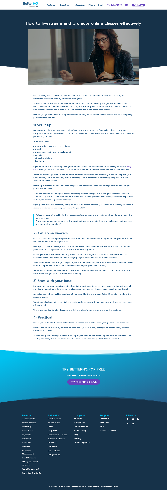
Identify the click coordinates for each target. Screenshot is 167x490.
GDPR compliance (82, 442)
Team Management (30, 469)
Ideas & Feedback (108, 430)
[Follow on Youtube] (133, 424)
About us (78, 418)
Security (77, 438)
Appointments (28, 418)
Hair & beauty (54, 418)
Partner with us (81, 426)
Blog (76, 434)
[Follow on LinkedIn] (138, 419)
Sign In (101, 5)
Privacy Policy (106, 486)
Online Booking (29, 422)
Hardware (26, 442)
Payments (26, 434)
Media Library (80, 430)
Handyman (52, 446)
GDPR (116, 486)
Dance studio (54, 450)
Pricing (91, 5)
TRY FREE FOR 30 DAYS (84, 382)
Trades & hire (54, 422)
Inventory (26, 438)
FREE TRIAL (138, 5)
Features (51, 5)
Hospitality (52, 430)
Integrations (80, 5)
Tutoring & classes (56, 438)
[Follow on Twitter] (127, 424)
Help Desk (104, 422)
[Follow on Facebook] (127, 419)
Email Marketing (29, 458)
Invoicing (26, 446)
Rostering (26, 426)
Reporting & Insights (31, 473)
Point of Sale (27, 431)
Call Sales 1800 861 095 (117, 5)
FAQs (102, 426)
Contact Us (105, 418)
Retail (50, 426)
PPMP (67, 486)
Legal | (98, 486)
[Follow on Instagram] (133, 419)
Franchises (52, 442)
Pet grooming (54, 454)
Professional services (57, 434)
